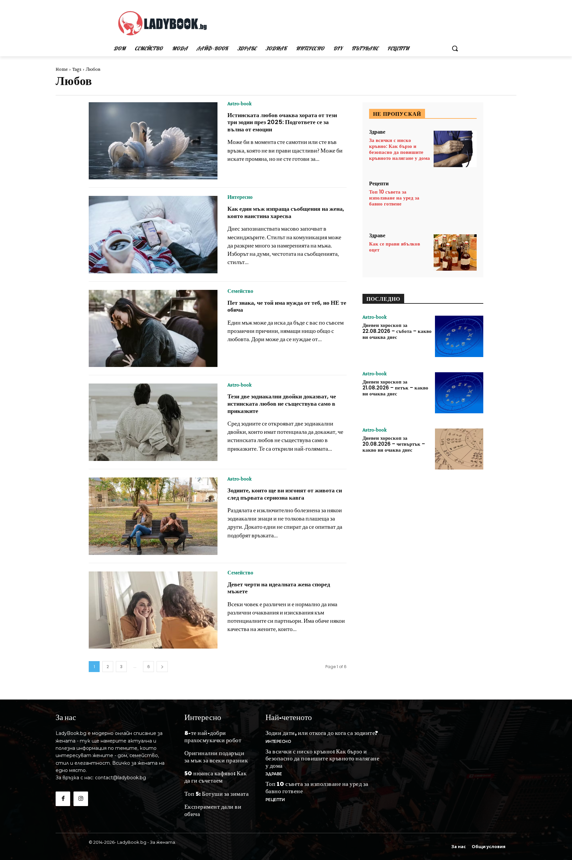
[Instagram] (80, 799)
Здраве (377, 132)
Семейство (240, 291)
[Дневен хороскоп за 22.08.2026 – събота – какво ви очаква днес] (459, 336)
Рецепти (379, 183)
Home (62, 69)
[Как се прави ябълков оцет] (455, 252)
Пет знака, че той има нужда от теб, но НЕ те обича (286, 306)
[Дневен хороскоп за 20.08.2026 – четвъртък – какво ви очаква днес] (459, 449)
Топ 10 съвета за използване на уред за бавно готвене (394, 197)
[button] (455, 48)
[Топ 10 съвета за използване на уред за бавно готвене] (455, 200)
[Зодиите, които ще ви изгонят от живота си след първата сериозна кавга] (153, 516)
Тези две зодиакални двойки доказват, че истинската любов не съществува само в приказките (281, 403)
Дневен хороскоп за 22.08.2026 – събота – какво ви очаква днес (397, 331)
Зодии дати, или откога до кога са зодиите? (321, 732)
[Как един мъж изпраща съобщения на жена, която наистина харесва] (153, 234)
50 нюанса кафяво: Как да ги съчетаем (215, 776)
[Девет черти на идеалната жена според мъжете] (153, 610)
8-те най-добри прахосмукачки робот (213, 736)
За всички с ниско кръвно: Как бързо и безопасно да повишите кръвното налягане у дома (399, 149)
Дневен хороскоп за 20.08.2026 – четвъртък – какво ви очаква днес (393, 443)
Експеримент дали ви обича (213, 810)
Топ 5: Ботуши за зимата (216, 793)
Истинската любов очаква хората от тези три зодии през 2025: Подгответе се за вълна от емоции (282, 122)
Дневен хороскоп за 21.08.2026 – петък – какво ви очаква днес (395, 387)
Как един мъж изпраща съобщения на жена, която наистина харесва (285, 212)
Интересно (240, 197)
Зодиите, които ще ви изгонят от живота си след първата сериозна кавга (284, 494)
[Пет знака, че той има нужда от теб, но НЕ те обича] (153, 328)
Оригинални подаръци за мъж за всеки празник (216, 756)
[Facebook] (63, 799)
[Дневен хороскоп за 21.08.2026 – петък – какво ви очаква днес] (459, 392)
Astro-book (239, 103)
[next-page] (162, 666)
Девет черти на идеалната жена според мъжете (278, 588)
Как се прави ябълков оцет (394, 246)
